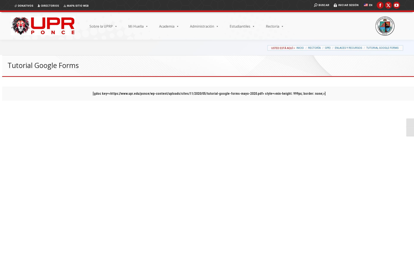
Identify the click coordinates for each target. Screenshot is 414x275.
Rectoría (272, 26)
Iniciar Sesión (348, 5)
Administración (202, 26)
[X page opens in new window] (388, 5)
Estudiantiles (240, 26)
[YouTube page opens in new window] (396, 5)
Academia (166, 26)
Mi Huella (136, 26)
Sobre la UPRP (101, 26)
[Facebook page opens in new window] (380, 5)
